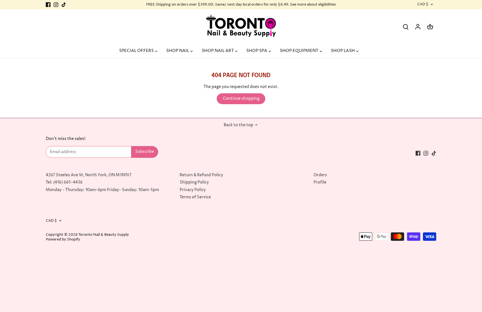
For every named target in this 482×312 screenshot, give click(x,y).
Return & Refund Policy (201, 175)
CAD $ (422, 4)
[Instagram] (56, 5)
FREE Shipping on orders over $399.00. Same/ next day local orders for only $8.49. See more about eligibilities (241, 4)
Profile (320, 182)
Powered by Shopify (63, 239)
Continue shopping (241, 98)
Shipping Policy (194, 182)
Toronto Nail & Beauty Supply (103, 234)
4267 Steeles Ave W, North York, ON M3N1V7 (88, 175)
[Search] (405, 26)
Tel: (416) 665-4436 (64, 182)
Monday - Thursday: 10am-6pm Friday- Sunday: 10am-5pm (102, 189)
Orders (320, 175)
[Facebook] (48, 5)
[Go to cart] (430, 26)
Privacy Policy (193, 189)
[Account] (418, 26)
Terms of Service (195, 197)
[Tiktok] (63, 5)
